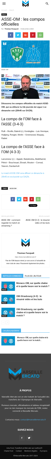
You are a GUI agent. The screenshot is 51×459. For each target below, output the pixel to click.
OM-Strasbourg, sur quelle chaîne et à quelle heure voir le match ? (32, 312)
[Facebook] (22, 438)
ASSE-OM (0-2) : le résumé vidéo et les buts (38, 221)
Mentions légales (30, 451)
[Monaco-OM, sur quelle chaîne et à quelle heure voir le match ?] (8, 286)
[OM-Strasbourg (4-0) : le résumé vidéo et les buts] (8, 299)
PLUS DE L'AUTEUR (33, 276)
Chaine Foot (8, 451)
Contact (19, 451)
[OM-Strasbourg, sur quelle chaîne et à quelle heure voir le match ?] (8, 312)
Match (4, 14)
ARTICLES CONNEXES (12, 276)
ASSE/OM (13, 188)
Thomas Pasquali (11, 29)
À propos (43, 451)
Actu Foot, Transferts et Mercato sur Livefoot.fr (24, 448)
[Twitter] (29, 438)
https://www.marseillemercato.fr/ (25, 257)
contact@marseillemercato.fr (33, 419)
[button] (47, 3)
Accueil (4, 10)
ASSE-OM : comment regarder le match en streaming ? (10, 223)
